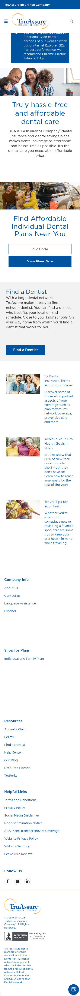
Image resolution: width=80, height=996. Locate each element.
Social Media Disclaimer (21, 815)
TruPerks (10, 775)
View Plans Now (40, 261)
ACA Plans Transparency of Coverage (31, 831)
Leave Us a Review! (18, 854)
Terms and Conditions (20, 800)
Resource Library (17, 768)
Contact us (12, 595)
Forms (9, 737)
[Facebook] (8, 881)
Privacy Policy (14, 807)
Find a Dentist (25, 350)
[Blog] (18, 881)
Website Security (17, 846)
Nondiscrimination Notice (23, 823)
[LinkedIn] (28, 881)
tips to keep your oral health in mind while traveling (58, 539)
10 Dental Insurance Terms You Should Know (58, 380)
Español (10, 611)
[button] (7, 9)
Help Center (13, 752)
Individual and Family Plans (24, 658)
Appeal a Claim (15, 729)
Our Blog (11, 760)
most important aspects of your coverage (58, 401)
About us (11, 588)
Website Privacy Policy (21, 838)
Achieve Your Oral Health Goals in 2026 (59, 443)
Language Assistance (20, 603)
